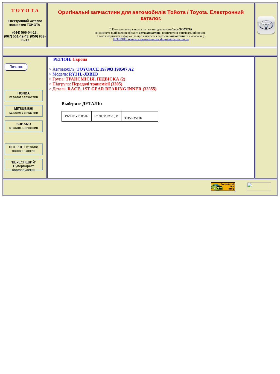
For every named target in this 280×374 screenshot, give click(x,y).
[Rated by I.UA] (259, 189)
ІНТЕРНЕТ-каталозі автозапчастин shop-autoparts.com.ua (151, 39)
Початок (16, 67)
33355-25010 (133, 118)
